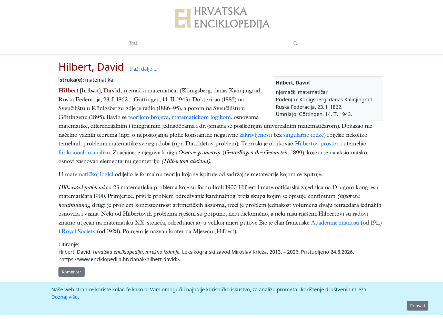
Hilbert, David (91, 67)
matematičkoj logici (89, 175)
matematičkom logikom (201, 118)
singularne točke (303, 136)
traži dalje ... (143, 68)
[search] (310, 43)
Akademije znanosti (335, 223)
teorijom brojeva (148, 118)
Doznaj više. (65, 296)
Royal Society (79, 232)
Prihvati (417, 306)
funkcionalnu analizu (84, 153)
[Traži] (295, 43)
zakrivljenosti (255, 136)
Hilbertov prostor (317, 144)
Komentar (71, 272)
